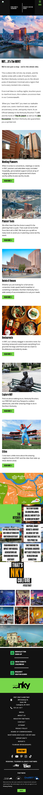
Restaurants (7, 337)
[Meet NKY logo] (21, 685)
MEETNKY (26, 697)
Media (21, 712)
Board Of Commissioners (21, 732)
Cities (4, 451)
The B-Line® (20, 115)
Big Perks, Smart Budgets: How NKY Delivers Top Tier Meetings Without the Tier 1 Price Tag (32, 533)
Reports (21, 741)
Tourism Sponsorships (21, 745)
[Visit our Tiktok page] (30, 757)
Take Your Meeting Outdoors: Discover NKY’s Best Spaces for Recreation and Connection (32, 552)
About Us (21, 715)
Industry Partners (21, 719)
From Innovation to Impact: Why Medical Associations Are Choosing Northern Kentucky (11, 552)
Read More (7, 181)
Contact (21, 722)
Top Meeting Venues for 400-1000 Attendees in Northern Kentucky (11, 533)
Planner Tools (8, 221)
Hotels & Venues (9, 280)
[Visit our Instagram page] (26, 757)
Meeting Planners (10, 161)
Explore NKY (7, 394)
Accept (21, 790)
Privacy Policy (21, 728)
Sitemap (21, 725)
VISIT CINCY (17, 697)
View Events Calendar (14, 7)
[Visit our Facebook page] (12, 757)
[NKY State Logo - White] (5, 7)
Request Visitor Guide (28, 7)
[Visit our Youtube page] (16, 757)
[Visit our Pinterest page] (21, 757)
